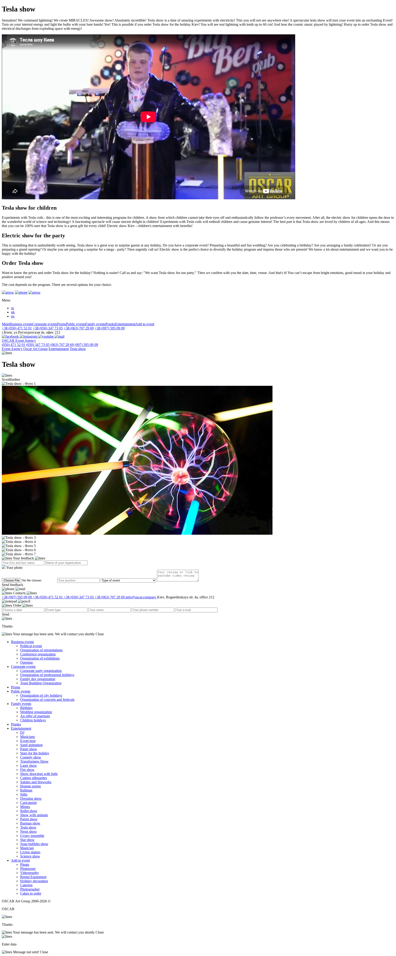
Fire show (27, 770)
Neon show (28, 831)
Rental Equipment (33, 877)
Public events (75, 324)
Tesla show (78, 349)
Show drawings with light (39, 774)
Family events (95, 324)
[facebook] (11, 336)
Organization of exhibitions (40, 658)
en (12, 316)
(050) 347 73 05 (38, 345)
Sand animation (31, 745)
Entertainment (125, 324)
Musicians (27, 737)
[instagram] (29, 336)
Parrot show (29, 819)
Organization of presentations (41, 650)
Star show (27, 840)
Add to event (144, 324)
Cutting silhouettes (33, 778)
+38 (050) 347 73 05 (48, 328)
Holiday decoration (34, 881)
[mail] (59, 336)
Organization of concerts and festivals (47, 699)
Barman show (30, 823)
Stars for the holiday (34, 753)
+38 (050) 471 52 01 (17, 328)
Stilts (23, 794)
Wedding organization (36, 712)
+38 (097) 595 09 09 (110, 328)
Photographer (30, 889)
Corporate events (44, 324)
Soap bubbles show (34, 844)
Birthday (26, 708)
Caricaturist (28, 803)
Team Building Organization (40, 683)
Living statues (30, 852)
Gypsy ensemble (32, 836)
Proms (61, 324)
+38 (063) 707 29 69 (79, 328)
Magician (27, 848)
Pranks (110, 324)
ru (12, 308)
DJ (22, 732)
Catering (26, 885)
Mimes (25, 807)
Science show (30, 856)
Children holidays (33, 720)
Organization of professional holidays (47, 675)
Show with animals (34, 815)
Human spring (30, 786)
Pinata (24, 864)
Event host (28, 741)
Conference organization (38, 654)
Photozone (28, 869)
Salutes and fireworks (35, 782)
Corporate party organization (41, 671)
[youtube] (46, 336)
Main (5, 324)
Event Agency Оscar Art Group (25, 349)
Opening (26, 662)
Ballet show (28, 811)
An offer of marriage (35, 716)
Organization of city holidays (41, 695)
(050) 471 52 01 (13, 345)
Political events (31, 646)
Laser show (28, 765)
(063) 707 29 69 (62, 345)
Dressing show (31, 798)
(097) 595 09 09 (86, 345)
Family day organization (37, 679)
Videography (29, 873)
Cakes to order (30, 893)
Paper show (28, 749)
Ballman (26, 790)
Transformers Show (34, 761)
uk (13, 312)
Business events (20, 324)
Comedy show (30, 757)
